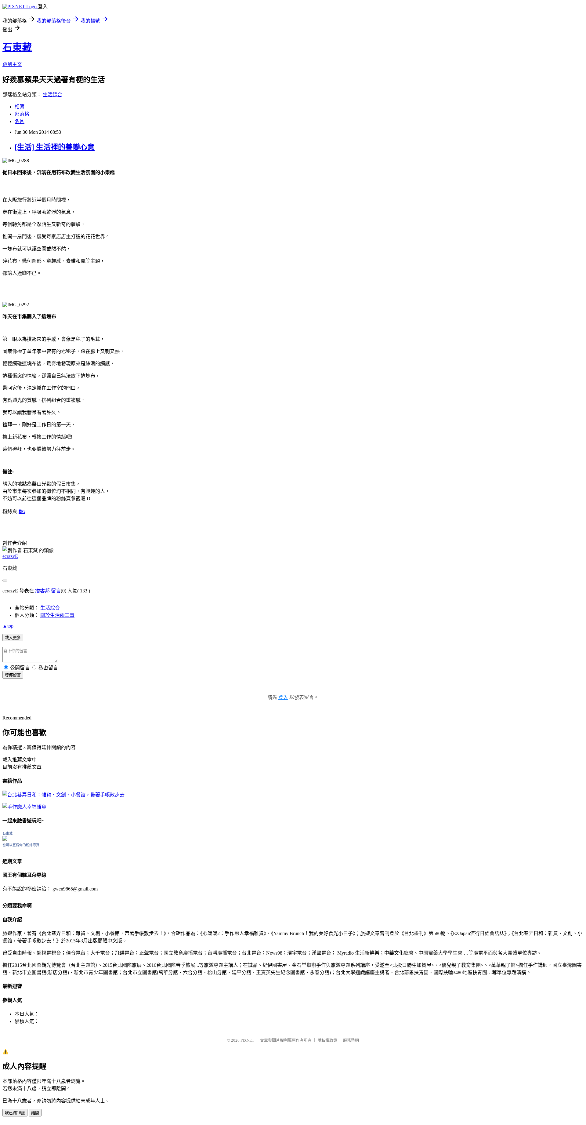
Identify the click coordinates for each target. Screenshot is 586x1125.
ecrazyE (10, 556)
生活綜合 (52, 94)
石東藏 (17, 47)
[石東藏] (4, 839)
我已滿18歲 (15, 1113)
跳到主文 (12, 64)
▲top (7, 625)
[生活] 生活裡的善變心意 (55, 147)
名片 (19, 121)
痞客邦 (42, 590)
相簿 (19, 106)
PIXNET (247, 1040)
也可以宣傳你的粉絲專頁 (20, 845)
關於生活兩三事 (57, 615)
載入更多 (13, 637)
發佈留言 (13, 675)
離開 (35, 1113)
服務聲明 (351, 1040)
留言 (56, 590)
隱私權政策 (327, 1040)
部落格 (22, 114)
